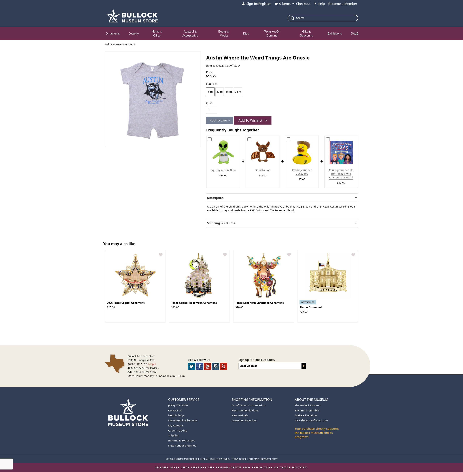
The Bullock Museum (308, 405)
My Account (175, 425)
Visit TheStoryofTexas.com (311, 420)
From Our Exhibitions (245, 410)
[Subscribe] (304, 366)
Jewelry (134, 33)
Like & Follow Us (199, 360)
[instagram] (215, 366)
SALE (354, 33)
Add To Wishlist (251, 120)
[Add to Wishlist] (161, 255)
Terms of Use (239, 459)
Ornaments (113, 33)
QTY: (209, 103)
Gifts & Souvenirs (306, 33)
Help (321, 3)
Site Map (254, 459)
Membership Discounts (182, 420)
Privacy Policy (269, 459)
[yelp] (223, 366)
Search (300, 18)
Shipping (173, 435)
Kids (246, 33)
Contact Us (175, 410)
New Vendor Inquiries (182, 445)
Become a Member (342, 3)
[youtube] (207, 366)
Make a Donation (306, 415)
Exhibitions (335, 33)
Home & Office (157, 33)
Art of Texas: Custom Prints (249, 405)
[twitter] (191, 366)
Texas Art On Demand (272, 33)
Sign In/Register (258, 3)
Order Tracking (177, 430)
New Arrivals (240, 415)
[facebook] (199, 366)
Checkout (303, 3)
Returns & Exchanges (181, 440)
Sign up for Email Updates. (257, 360)
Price (209, 72)
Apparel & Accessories (190, 33)
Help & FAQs (176, 415)
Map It (152, 364)
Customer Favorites (244, 420)
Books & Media (223, 33)
